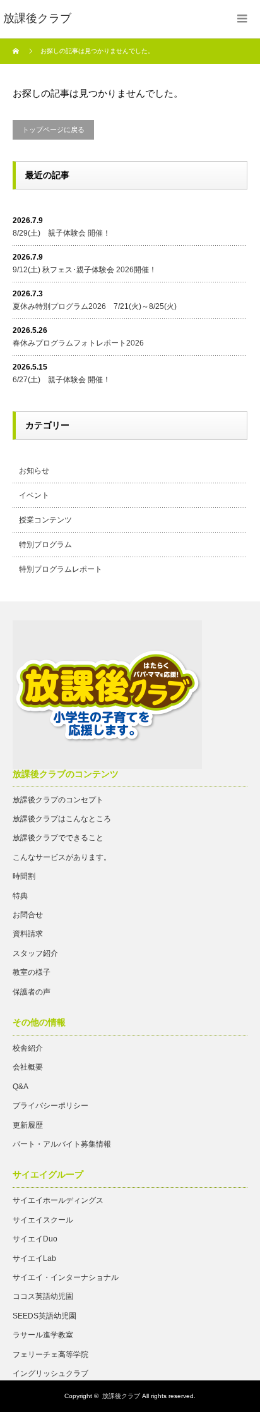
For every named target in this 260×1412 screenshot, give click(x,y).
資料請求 (28, 933)
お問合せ (28, 914)
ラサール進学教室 (43, 1335)
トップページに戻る (53, 129)
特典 (20, 895)
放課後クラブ (121, 1395)
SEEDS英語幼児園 (44, 1316)
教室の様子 (31, 972)
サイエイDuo (35, 1238)
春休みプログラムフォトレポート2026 (78, 343)
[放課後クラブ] (37, 19)
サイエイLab (34, 1258)
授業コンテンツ (45, 520)
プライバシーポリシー (50, 1105)
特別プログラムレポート (60, 569)
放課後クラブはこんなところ (62, 818)
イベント (34, 495)
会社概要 (28, 1067)
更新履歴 (28, 1125)
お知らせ (34, 470)
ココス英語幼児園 (43, 1296)
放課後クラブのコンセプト (58, 799)
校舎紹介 (28, 1048)
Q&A (20, 1086)
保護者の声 (31, 991)
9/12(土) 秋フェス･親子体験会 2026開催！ (85, 269)
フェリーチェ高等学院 (50, 1354)
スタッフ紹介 (35, 953)
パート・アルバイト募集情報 (62, 1144)
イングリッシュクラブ (50, 1373)
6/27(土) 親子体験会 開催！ (61, 379)
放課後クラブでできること (58, 837)
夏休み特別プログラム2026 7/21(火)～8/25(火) (95, 306)
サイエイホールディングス (58, 1200)
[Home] (17, 51)
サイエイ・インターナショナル (66, 1277)
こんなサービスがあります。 (62, 857)
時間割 (24, 876)
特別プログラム (45, 544)
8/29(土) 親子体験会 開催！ (61, 233)
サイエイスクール (43, 1220)
